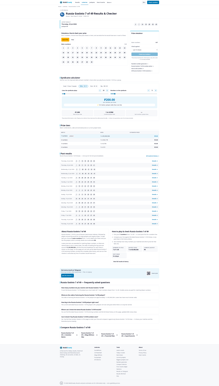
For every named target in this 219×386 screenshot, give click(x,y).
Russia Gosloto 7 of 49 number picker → (142, 66)
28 (124, 52)
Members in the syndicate (118, 90)
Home (59, 6)
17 (72, 52)
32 (77, 57)
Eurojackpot (97, 357)
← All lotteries (64, 10)
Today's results (121, 353)
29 (63, 57)
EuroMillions (97, 350)
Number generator (122, 362)
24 (105, 52)
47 (82, 62)
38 (105, 57)
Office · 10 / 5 (83, 86)
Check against (135, 46)
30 (68, 57)
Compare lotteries (122, 364)
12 (115, 48)
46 (77, 62)
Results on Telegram (122, 371)
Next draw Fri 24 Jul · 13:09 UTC (80, 16)
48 (87, 62)
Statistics (119, 369)
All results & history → (152, 156)
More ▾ (109, 2)
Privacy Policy (142, 353)
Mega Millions (98, 355)
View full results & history (120, 261)
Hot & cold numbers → (137, 68)
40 (115, 57)
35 (91, 57)
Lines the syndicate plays (69, 90)
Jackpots (92, 2)
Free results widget (122, 366)
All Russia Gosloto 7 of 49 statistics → (141, 71)
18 (77, 52)
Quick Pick (65, 39)
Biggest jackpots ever (122, 359)
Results (77, 2)
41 (120, 57)
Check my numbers (144, 54)
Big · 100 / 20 (104, 86)
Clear (72, 39)
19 (82, 52)
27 (120, 52)
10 (105, 48)
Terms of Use (142, 350)
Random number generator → (139, 64)
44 (68, 62)
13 (120, 48)
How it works (101, 2)
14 (124, 48)
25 (110, 52)
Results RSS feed (121, 374)
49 (91, 62)
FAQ (118, 376)
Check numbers (153, 2)
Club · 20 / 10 (93, 86)
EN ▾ (144, 2)
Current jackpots (121, 357)
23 (101, 52)
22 (96, 52)
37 (101, 57)
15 (63, 52)
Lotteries (84, 2)
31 (72, 57)
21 (91, 52)
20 (87, 52)
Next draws (120, 355)
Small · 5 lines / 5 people (69, 86)
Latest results (120, 350)
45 (72, 62)
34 (87, 57)
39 (110, 57)
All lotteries (97, 359)
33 (82, 57)
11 (110, 48)
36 (96, 57)
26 (115, 52)
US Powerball (98, 353)
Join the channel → (67, 275)
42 (124, 57)
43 (63, 62)
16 (68, 52)
